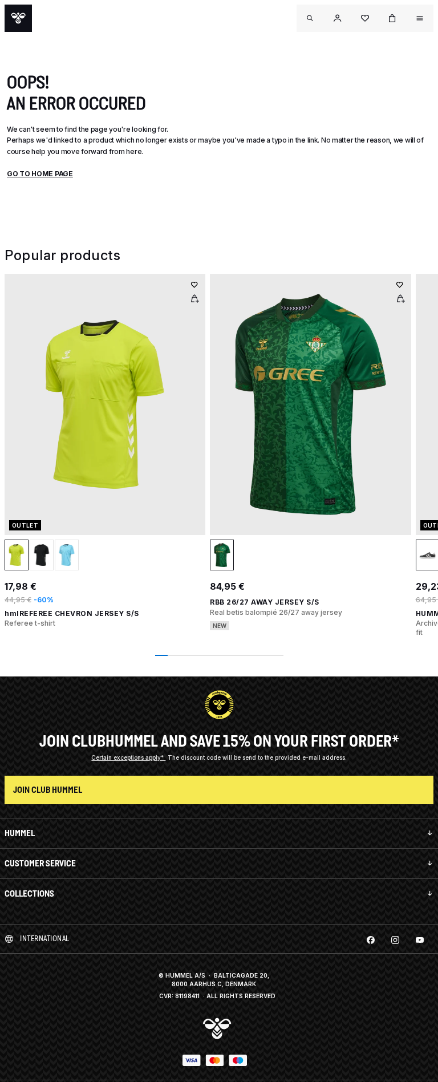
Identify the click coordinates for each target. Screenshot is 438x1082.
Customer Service (40, 863)
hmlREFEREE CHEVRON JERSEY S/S (72, 613)
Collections (29, 893)
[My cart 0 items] (392, 18)
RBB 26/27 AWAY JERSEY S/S (264, 602)
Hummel (20, 833)
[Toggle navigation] (310, 18)
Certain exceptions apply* (128, 757)
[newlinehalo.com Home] (18, 18)
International (45, 938)
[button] (337, 18)
